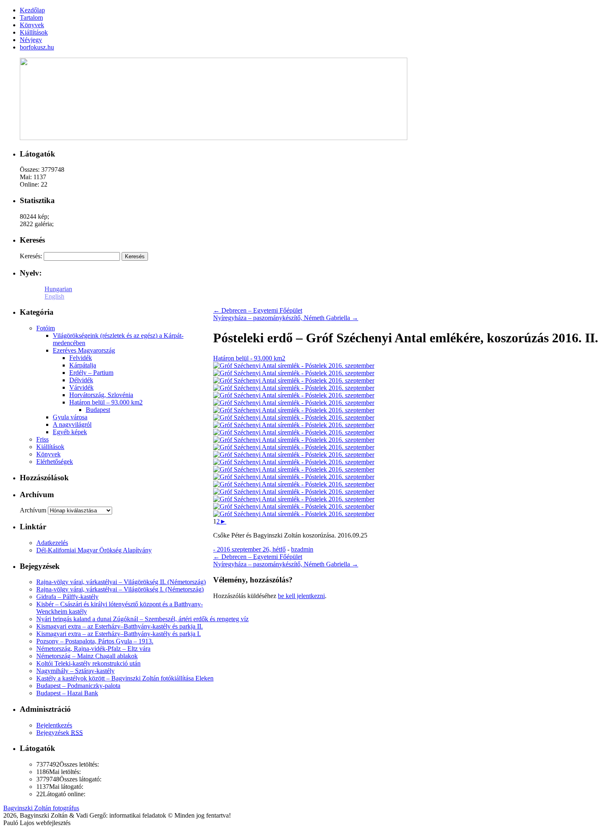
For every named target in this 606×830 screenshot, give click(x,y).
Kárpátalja (82, 365)
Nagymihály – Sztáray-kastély (75, 670)
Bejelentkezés (54, 725)
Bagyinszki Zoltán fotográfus (41, 807)
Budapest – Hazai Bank (67, 693)
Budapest (98, 409)
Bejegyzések (59, 732)
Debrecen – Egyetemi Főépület (257, 310)
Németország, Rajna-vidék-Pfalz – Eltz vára (93, 648)
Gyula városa (70, 417)
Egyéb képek (70, 431)
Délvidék (81, 379)
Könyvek (48, 454)
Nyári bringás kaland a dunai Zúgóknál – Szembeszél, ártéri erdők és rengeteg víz (142, 618)
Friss (42, 439)
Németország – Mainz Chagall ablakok (87, 655)
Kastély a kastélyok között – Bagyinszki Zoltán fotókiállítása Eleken (125, 678)
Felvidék (80, 357)
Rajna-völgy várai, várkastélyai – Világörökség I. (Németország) (120, 589)
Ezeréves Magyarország (84, 350)
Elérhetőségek (54, 461)
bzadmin (302, 549)
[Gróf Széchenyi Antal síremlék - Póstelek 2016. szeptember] (293, 365)
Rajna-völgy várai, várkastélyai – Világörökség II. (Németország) (121, 581)
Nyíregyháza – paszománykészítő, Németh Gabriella (285, 317)
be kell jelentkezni (301, 595)
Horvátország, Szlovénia (101, 394)
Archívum (33, 510)
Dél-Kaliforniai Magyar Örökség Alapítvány (94, 550)
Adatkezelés (52, 542)
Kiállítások (50, 446)
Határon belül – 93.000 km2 (106, 402)
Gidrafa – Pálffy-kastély (67, 596)
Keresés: (31, 256)
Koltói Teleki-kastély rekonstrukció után (88, 663)
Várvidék (81, 387)
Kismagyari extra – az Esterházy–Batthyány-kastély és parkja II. (119, 626)
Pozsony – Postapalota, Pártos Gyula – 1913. (94, 641)
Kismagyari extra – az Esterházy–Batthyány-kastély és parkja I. (118, 633)
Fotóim (45, 328)
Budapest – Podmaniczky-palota (78, 685)
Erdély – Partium (91, 372)
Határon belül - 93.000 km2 (249, 358)
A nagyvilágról (72, 424)
